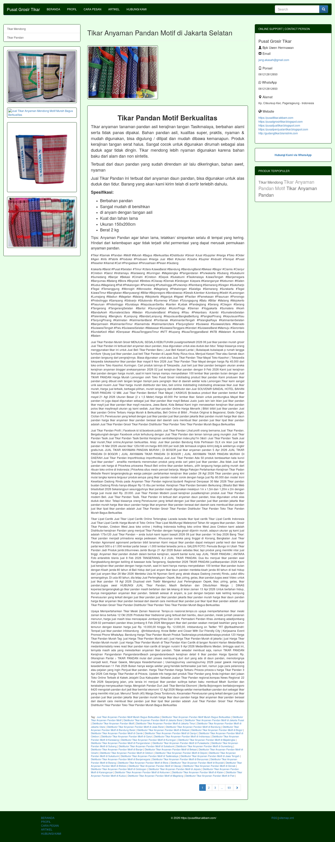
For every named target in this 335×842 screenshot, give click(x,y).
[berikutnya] (237, 787)
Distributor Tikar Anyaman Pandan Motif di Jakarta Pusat (214, 720)
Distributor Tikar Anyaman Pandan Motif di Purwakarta (180, 743)
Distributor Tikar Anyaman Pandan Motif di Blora (143, 762)
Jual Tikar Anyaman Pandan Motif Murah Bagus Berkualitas (128, 717)
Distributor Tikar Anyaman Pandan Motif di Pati (209, 775)
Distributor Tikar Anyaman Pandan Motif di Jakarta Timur (165, 723)
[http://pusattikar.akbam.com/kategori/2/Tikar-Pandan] (42, 222)
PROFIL (72, 9)
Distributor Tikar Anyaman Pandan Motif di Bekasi (163, 730)
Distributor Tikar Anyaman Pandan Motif (113, 723)
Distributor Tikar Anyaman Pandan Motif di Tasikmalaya (149, 756)
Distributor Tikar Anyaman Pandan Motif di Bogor (216, 730)
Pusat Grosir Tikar (23, 9)
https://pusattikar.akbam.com (275, 117)
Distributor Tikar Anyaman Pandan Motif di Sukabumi (146, 746)
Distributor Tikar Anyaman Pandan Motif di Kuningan (148, 739)
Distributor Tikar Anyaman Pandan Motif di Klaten (198, 772)
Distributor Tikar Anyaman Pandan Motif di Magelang (155, 775)
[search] (323, 9)
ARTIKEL (114, 9)
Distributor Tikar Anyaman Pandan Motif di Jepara (175, 769)
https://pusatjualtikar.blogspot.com (279, 125)
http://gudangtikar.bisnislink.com (278, 133)
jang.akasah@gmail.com (273, 60)
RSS (274, 818)
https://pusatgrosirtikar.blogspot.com (280, 121)
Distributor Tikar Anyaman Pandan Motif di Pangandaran (120, 743)
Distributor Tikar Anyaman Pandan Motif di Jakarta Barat (153, 720)
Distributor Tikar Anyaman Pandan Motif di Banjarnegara (120, 759)
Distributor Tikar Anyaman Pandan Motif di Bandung (193, 726)
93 (229, 787)
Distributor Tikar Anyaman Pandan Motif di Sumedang (204, 746)
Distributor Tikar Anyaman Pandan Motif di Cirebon (126, 753)
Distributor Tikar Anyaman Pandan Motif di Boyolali (197, 762)
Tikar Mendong (16, 29)
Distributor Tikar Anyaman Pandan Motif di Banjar (117, 749)
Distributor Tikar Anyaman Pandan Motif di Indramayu (182, 736)
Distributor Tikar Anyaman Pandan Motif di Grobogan (119, 769)
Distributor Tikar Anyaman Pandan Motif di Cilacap (155, 766)
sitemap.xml (286, 818)
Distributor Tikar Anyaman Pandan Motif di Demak (209, 766)
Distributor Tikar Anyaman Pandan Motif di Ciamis (117, 733)
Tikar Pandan (15, 37)
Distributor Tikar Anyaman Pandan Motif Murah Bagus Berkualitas (196, 717)
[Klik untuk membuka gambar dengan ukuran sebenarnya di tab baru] (122, 72)
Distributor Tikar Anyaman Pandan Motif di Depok (181, 753)
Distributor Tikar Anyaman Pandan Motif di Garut (126, 736)
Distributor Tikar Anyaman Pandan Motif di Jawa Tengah (210, 756)
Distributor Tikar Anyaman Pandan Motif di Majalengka (206, 739)
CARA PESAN (92, 9)
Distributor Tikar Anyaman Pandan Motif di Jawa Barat (135, 726)
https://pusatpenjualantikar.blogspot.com (283, 129)
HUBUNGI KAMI (136, 9)
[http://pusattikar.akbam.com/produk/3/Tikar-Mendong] (42, 76)
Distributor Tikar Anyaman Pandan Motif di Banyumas (180, 759)
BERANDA (53, 9)
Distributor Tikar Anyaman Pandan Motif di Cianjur (171, 733)
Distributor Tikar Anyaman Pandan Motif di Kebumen (142, 772)
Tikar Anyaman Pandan (287, 191)
